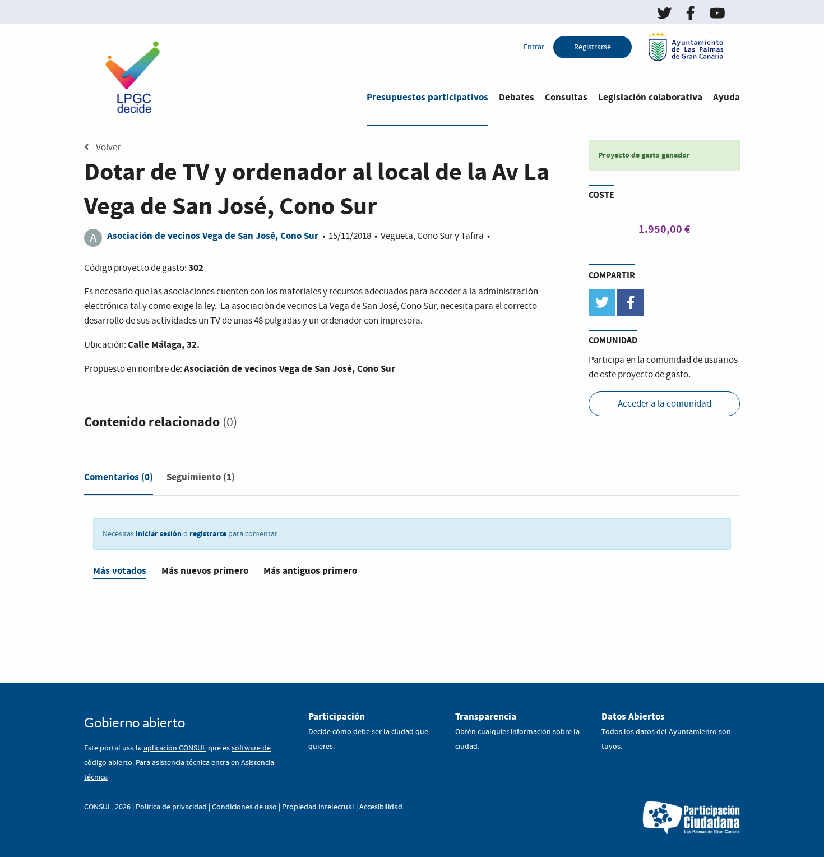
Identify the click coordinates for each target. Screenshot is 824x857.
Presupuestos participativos (427, 97)
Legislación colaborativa (650, 97)
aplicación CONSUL (174, 748)
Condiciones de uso (244, 807)
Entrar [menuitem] (534, 47)
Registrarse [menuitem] (592, 47)
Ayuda (726, 97)
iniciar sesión (159, 533)
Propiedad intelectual (318, 807)
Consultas (566, 97)
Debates (516, 97)
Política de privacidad (171, 807)
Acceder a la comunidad (664, 404)
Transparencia (485, 716)
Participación (336, 716)
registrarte (207, 533)
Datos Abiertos (633, 716)
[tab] (118, 479)
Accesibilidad (380, 807)
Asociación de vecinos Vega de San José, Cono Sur (212, 235)
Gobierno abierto (134, 722)
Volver (108, 147)
